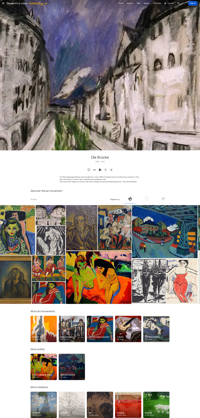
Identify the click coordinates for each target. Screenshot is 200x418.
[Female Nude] (51, 240)
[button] (3, 3)
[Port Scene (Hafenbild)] (149, 281)
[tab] (130, 199)
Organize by (114, 199)
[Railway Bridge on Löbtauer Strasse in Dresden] (164, 231)
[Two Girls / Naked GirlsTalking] (98, 277)
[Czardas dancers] (49, 268)
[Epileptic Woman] (15, 279)
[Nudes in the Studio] (115, 227)
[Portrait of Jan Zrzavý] (81, 227)
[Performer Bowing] (182, 281)
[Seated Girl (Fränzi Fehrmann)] (49, 293)
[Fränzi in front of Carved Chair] (17, 230)
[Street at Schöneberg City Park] (51, 215)
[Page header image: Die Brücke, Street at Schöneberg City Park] (100, 75)
